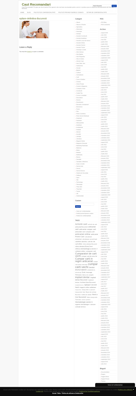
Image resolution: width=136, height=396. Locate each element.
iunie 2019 (104, 229)
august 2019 (104, 224)
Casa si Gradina (80, 79)
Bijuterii (78, 70)
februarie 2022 (105, 156)
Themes (103, 381)
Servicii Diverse (80, 170)
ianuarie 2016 (105, 323)
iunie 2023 (104, 119)
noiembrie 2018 (105, 245)
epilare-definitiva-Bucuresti (33, 18)
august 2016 (104, 307)
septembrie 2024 (105, 85)
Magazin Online (80, 141)
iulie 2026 (104, 35)
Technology (79, 182)
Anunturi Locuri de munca (83, 40)
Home (22, 12)
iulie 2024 (104, 90)
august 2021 (104, 169)
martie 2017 (104, 291)
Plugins (103, 374)
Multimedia (79, 155)
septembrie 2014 (105, 359)
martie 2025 (104, 71)
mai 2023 (103, 122)
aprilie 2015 (104, 343)
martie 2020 (104, 208)
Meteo (78, 150)
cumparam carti (91, 251)
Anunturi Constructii (81, 36)
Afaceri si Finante (81, 24)
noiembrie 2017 (105, 272)
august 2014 (104, 361)
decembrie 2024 (105, 78)
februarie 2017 (105, 293)
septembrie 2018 (105, 249)
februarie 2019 (105, 238)
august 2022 (104, 142)
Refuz (59, 393)
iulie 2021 (104, 172)
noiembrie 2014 (105, 354)
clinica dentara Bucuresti (90, 244)
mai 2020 (103, 204)
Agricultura (79, 27)
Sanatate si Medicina (82, 161)
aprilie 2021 (104, 179)
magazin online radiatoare (87, 287)
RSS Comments (105, 24)
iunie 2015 (104, 338)
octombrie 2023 (105, 110)
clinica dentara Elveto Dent (83, 246)
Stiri (77, 180)
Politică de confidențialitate (44, 12)
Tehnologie (79, 184)
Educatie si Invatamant (82, 104)
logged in (29, 51)
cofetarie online (80, 251)
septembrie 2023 (105, 112)
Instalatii (78, 129)
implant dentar (82, 277)
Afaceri (78, 22)
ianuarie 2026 (105, 48)
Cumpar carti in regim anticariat (84, 260)
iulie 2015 (104, 336)
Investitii (78, 134)
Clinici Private (80, 84)
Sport (77, 177)
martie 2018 (104, 263)
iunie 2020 (104, 201)
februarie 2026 (105, 46)
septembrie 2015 (105, 332)
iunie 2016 (104, 311)
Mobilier (78, 152)
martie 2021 (104, 181)
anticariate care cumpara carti (84, 232)
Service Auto (79, 166)
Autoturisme (79, 65)
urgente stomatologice (82, 304)
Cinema (78, 81)
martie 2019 (104, 236)
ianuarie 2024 (105, 103)
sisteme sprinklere (86, 299)
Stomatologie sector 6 (83, 302)
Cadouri (78, 72)
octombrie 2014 (105, 357)
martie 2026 (104, 44)
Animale (78, 33)
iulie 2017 (104, 281)
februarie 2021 (105, 183)
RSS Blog (103, 22)
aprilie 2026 (104, 42)
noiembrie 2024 (105, 80)
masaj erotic (78, 289)
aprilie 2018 (104, 261)
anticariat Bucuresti (81, 227)
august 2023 (104, 115)
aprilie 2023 (104, 124)
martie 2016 (104, 318)
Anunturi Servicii (80, 45)
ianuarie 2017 (105, 295)
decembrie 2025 (105, 51)
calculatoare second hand (89, 239)
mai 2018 (103, 259)
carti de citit (91, 241)
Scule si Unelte (80, 164)
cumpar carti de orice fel (89, 256)
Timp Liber (79, 186)
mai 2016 (103, 313)
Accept (54, 393)
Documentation (105, 372)
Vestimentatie (80, 196)
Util (77, 193)
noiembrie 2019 (105, 217)
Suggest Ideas (105, 376)
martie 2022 (104, 154)
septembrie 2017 (105, 277)
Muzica (78, 157)
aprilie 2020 (104, 206)
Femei (78, 109)
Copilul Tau (79, 93)
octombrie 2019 (105, 220)
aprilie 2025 (104, 69)
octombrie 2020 (105, 192)
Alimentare (79, 29)
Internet (78, 132)
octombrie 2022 (105, 138)
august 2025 (104, 60)
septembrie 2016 (105, 304)
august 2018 (104, 252)
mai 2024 (103, 94)
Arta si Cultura (80, 59)
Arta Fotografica (80, 56)
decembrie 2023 (105, 106)
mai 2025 (103, 67)
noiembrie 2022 (105, 135)
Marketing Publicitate (82, 145)
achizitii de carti (92, 224)
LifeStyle (78, 136)
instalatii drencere (79, 285)
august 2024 (104, 87)
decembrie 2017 (105, 270)
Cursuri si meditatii (81, 95)
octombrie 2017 (105, 275)
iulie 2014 (104, 364)
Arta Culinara (80, 52)
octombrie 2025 (105, 55)
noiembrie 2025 (105, 53)
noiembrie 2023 (105, 108)
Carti (77, 77)
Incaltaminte (79, 127)
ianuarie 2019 (105, 240)
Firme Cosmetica (81, 113)
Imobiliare (79, 125)
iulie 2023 (104, 117)
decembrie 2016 (105, 297)
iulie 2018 (104, 254)
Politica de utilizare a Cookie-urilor (72, 393)
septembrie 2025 (105, 58)
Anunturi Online (80, 43)
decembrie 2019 (105, 215)
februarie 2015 (105, 348)
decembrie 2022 (105, 133)
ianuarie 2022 (105, 158)
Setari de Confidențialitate (97, 12)
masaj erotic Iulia (80, 292)
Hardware (79, 120)
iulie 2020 (104, 199)
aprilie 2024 (104, 96)
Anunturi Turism (80, 47)
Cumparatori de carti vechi (86, 254)
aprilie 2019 (104, 233)
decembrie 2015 (105, 325)
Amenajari (79, 31)
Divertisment (79, 102)
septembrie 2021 (105, 167)
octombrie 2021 (105, 165)
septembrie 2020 (105, 195)
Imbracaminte (80, 123)
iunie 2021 (104, 174)
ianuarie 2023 (105, 131)
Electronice (79, 107)
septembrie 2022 (105, 140)
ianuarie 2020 (105, 213)
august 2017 (104, 279)
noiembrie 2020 (105, 190)
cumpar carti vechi (86, 265)
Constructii (79, 91)
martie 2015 (104, 345)
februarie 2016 (105, 320)
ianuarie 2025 (105, 76)
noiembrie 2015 (105, 327)
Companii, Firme (80, 88)
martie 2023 (104, 126)
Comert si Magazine (81, 86)
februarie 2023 (105, 128)
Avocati (78, 68)
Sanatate (78, 159)
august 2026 (104, 32)
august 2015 (104, 334)
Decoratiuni (79, 97)
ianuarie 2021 (105, 185)
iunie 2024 (104, 92)
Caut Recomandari (36, 4)
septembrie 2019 (105, 222)
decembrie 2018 (105, 243)
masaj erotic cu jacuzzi (88, 289)
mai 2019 (103, 231)
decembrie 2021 (105, 160)
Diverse (78, 100)
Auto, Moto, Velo (80, 63)
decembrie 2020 (105, 188)
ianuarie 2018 (105, 268)
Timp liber (79, 189)
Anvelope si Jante (81, 49)
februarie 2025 (105, 74)
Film (77, 111)
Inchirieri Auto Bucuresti (87, 282)
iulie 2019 (104, 227)
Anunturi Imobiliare (81, 38)
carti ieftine (78, 244)
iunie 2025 (104, 64)
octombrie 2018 (105, 247)
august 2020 (104, 197)
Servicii (78, 168)
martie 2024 (104, 99)
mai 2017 (103, 286)
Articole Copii (80, 61)
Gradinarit (79, 118)
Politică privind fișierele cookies (71, 12)
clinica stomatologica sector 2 (86, 249)
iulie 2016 (104, 309)
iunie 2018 (104, 256)
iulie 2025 (104, 62)
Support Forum (105, 379)
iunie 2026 (104, 37)
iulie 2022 (104, 144)
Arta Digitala (79, 54)
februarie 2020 (105, 211)
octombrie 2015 (105, 329)
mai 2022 (103, 149)
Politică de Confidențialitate (89, 391)
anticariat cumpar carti (87, 229)
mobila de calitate (86, 294)
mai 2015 (103, 341)
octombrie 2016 (105, 302)
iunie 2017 (104, 284)
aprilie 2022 (104, 151)
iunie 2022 (104, 147)
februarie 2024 (105, 101)
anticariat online (82, 234)
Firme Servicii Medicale (82, 116)
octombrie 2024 (105, 83)
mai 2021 (103, 176)
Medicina (78, 148)
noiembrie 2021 (105, 163)
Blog (29, 12)
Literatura (79, 139)
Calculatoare (79, 75)
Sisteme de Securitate (82, 173)
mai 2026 (103, 39)
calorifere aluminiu (81, 241)
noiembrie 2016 (105, 300)
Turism (78, 191)
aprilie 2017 (104, 288)
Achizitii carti (81, 224)
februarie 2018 (105, 265)
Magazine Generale (81, 143)
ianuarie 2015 (105, 350)
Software (78, 175)
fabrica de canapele (87, 275)
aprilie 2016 (104, 316)
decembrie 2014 (105, 352)
